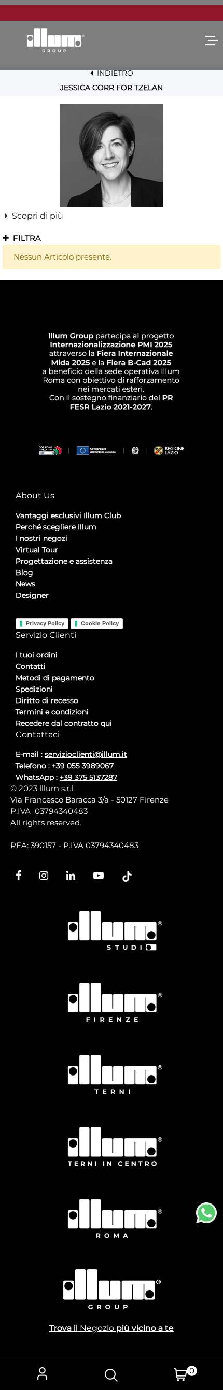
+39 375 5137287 (88, 777)
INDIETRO (114, 73)
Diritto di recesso (47, 700)
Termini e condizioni (52, 712)
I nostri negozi (41, 538)
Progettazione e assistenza (64, 561)
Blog (24, 572)
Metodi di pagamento (55, 677)
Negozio (97, 1328)
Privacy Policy (45, 623)
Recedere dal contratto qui (64, 723)
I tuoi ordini (37, 655)
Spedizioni (34, 689)
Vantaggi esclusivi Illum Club (68, 515)
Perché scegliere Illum (56, 527)
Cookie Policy (100, 623)
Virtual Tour (37, 549)
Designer (32, 595)
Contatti (31, 666)
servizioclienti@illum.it (86, 754)
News (25, 584)
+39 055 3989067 (83, 765)
